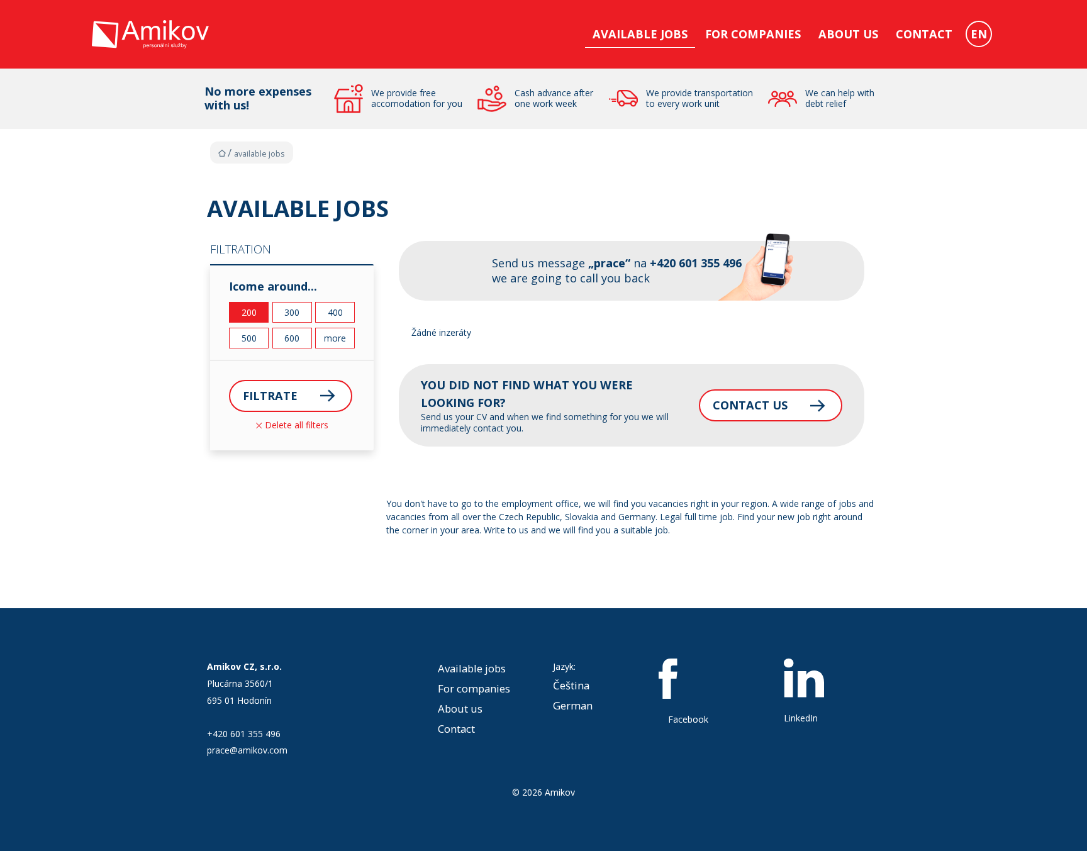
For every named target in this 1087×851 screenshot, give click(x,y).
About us (848, 34)
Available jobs (640, 34)
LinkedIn (801, 718)
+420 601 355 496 (244, 734)
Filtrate (270, 395)
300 (291, 312)
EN (979, 34)
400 (335, 312)
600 (291, 338)
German (573, 705)
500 (249, 338)
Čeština (571, 685)
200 (249, 312)
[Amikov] (150, 45)
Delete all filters (295, 425)
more (335, 338)
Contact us (750, 405)
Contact (924, 34)
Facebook (688, 719)
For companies (753, 34)
